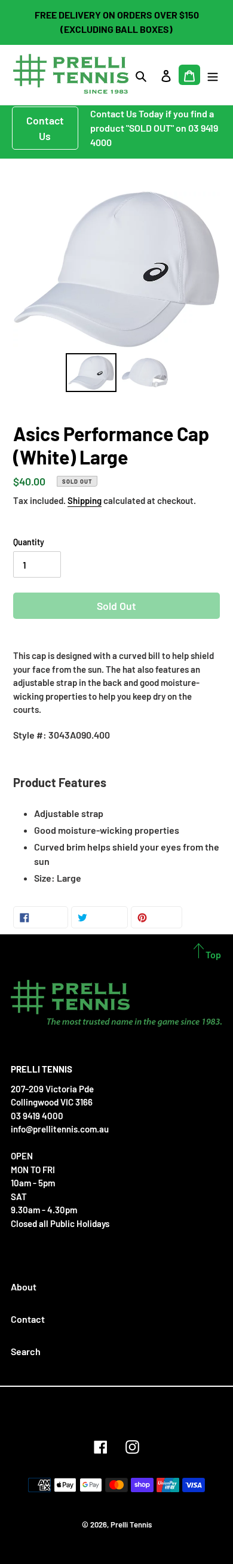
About (23, 1286)
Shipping (85, 500)
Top (212, 954)
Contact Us (45, 128)
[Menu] (212, 75)
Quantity (28, 542)
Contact (28, 1319)
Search (26, 1351)
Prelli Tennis (131, 1524)
